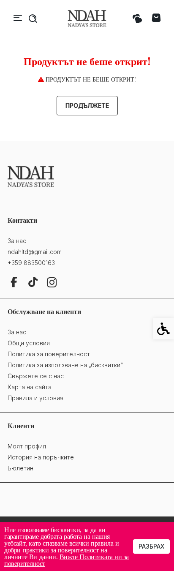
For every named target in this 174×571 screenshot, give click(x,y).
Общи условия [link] (29, 343)
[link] (87, 18)
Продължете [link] (87, 105)
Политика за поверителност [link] (49, 354)
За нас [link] (17, 240)
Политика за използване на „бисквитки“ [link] (65, 365)
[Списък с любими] (137, 18)
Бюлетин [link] (20, 468)
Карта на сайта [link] (30, 387)
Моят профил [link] (27, 446)
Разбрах (151, 546)
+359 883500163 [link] (31, 262)
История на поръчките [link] (41, 457)
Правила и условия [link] (35, 398)
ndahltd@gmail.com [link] (35, 251)
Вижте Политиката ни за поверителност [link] (66, 560)
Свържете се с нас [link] (36, 376)
